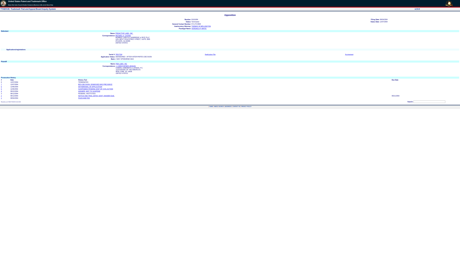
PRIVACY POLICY (246, 106)
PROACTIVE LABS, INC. (124, 33)
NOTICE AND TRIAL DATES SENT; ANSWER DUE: (96, 96)
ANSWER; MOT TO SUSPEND (89, 91)
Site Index (15, 5)
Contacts (30, 5)
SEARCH (221, 106)
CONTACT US (236, 106)
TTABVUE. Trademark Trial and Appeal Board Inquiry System (28, 9)
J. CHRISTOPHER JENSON (126, 66)
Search (20, 5)
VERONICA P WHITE (199, 28)
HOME (211, 106)
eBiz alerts (43, 5)
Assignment (349, 54)
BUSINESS (228, 106)
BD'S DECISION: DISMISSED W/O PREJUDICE (95, 84)
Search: (410, 102)
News (48, 5)
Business (36, 5)
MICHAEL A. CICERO (123, 36)
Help (51, 5)
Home (10, 5)
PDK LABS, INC (121, 64)
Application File (210, 54)
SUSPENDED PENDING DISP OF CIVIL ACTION (95, 89)
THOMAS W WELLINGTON (201, 26)
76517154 (118, 54)
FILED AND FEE (84, 98)
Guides (25, 5)
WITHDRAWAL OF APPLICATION (90, 87)
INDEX (216, 106)
